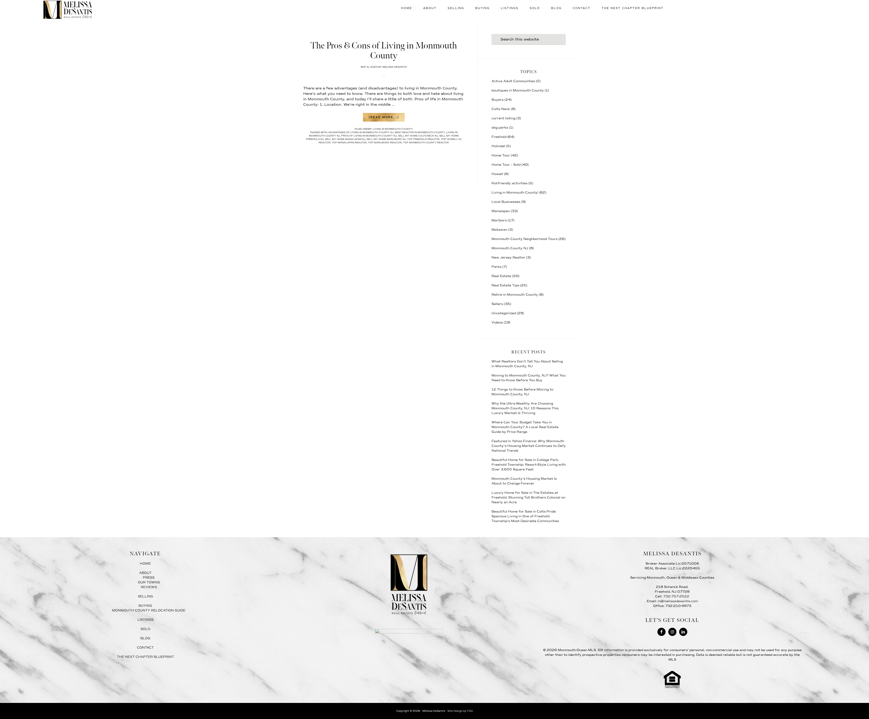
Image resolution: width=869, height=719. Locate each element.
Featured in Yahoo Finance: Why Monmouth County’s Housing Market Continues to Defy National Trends (529, 446)
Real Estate (501, 276)
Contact (145, 647)
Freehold (499, 137)
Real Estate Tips (505, 285)
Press (149, 578)
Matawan (499, 230)
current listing (503, 118)
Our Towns (149, 582)
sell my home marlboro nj (386, 139)
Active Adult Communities (513, 81)
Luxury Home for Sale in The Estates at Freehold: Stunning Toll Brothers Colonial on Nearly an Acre (528, 497)
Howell (497, 174)
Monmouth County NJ (510, 248)
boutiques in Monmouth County (518, 90)
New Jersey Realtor (508, 257)
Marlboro (499, 220)
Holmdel (498, 146)
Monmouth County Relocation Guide (148, 610)
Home (145, 564)
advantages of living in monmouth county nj (361, 132)
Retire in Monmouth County (515, 295)
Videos (497, 322)
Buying (145, 606)
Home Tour (501, 155)
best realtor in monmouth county (420, 132)
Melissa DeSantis (67, 10)
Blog (145, 638)
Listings (145, 620)
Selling (145, 596)
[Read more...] (387, 118)
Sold (145, 629)
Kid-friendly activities (510, 183)
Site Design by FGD (460, 710)
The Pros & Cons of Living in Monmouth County (383, 50)
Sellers (497, 304)
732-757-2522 (676, 596)
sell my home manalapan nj (345, 139)
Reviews (149, 587)
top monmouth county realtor (426, 142)
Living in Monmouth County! (393, 128)
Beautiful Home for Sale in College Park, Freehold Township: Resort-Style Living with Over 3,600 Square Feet (529, 464)
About (145, 573)
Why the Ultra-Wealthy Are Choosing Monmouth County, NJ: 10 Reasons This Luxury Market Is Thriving (525, 408)
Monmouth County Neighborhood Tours (524, 239)
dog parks (500, 127)
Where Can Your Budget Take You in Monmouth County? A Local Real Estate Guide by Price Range (525, 427)
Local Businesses (506, 202)
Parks (496, 267)
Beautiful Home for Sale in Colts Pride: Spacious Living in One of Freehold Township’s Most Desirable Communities (525, 516)
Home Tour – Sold (506, 165)
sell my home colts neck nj (418, 135)
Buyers (498, 100)
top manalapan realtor (349, 142)
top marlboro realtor (385, 142)
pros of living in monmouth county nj (369, 135)
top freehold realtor (423, 139)
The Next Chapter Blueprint (145, 657)
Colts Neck (501, 109)
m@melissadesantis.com (678, 601)
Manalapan (501, 211)
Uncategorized (504, 313)
